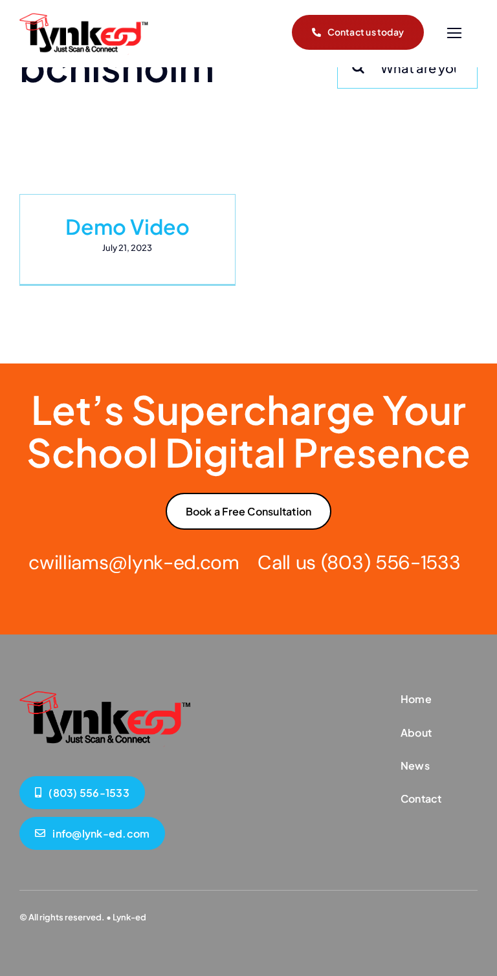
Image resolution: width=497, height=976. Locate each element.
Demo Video (127, 226)
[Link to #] (454, 33)
